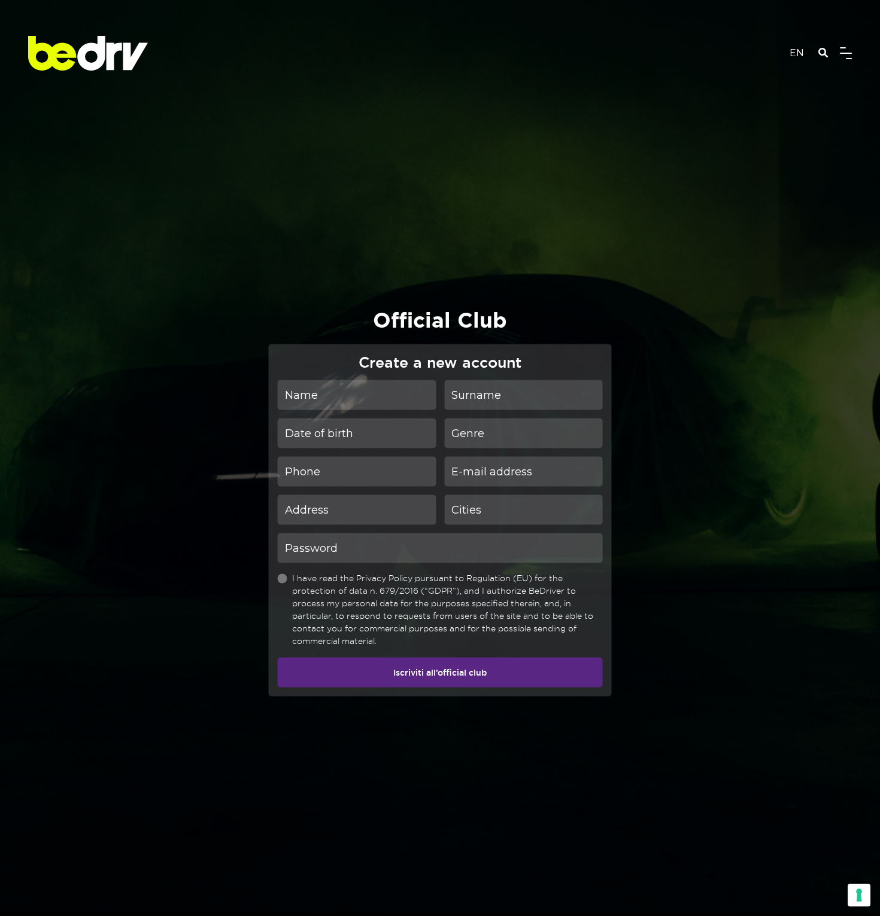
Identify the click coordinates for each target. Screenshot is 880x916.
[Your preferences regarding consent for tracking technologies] (859, 895)
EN (797, 53)
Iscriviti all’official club (440, 672)
